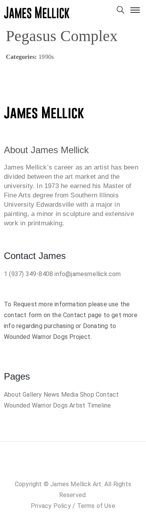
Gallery (32, 394)
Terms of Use (96, 506)
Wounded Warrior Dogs (36, 405)
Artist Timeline (90, 405)
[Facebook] (49, 467)
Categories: (21, 57)
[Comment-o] (81, 467)
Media (69, 394)
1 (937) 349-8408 (28, 274)
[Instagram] (65, 467)
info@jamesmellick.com (88, 274)
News (52, 394)
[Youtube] (97, 467)
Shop (87, 394)
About (12, 394)
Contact (107, 394)
